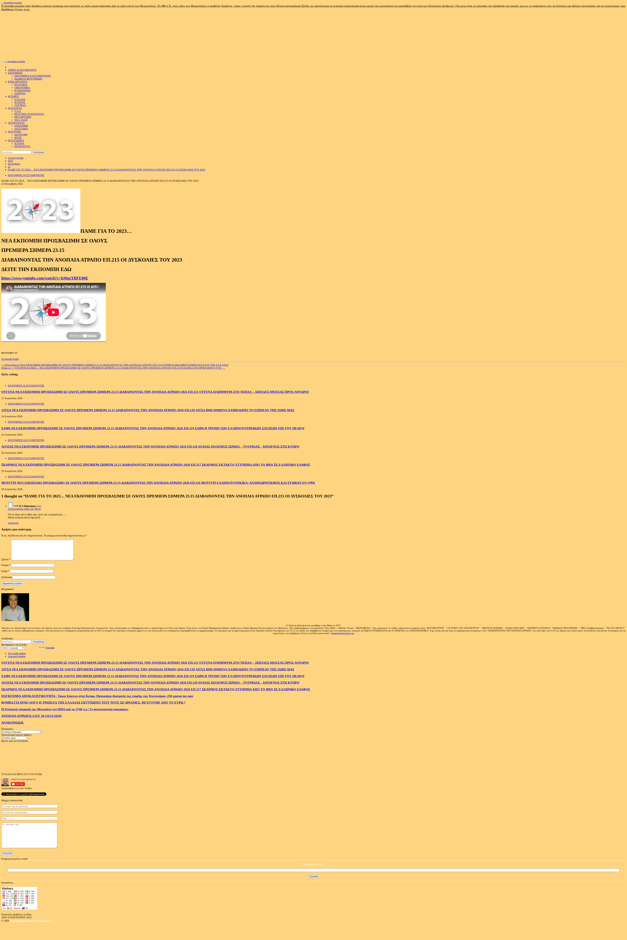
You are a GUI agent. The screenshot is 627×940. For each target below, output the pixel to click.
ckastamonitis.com (21, 920)
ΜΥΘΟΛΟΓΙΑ (22, 146)
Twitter (15, 359)
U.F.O (17, 111)
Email (5, 571)
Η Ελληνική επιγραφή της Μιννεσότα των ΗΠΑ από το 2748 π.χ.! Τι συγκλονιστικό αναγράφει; (65, 709)
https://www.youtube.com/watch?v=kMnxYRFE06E (44, 278)
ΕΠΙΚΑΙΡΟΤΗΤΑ (17, 81)
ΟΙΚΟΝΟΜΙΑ (22, 87)
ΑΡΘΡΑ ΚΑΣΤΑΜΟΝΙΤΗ (22, 70)
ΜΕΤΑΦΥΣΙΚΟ (22, 117)
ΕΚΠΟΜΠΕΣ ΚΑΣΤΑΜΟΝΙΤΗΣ (32, 75)
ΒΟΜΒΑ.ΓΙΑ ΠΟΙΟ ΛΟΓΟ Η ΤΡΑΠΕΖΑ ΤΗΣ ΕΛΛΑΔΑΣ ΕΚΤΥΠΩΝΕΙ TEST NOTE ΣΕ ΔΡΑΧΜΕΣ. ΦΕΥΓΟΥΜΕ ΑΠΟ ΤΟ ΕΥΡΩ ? (93, 702)
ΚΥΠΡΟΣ (19, 102)
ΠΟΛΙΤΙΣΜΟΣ (16, 140)
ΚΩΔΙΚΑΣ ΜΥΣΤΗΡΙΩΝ (28, 78)
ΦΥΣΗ (18, 137)
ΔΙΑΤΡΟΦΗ (14, 131)
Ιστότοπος (6, 577)
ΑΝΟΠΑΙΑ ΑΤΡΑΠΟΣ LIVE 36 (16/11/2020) (31, 716)
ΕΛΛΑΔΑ (19, 99)
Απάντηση (13, 523)
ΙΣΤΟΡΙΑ (19, 143)
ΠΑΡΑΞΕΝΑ (15, 108)
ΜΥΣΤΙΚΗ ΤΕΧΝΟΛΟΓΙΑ (29, 114)
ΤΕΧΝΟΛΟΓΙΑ (16, 122)
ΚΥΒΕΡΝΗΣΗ (22, 90)
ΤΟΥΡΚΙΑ (20, 105)
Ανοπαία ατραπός (43, 920)
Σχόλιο (5, 559)
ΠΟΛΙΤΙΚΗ (20, 84)
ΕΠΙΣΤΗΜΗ (21, 125)
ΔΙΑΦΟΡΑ (20, 93)
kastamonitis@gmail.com (342, 633)
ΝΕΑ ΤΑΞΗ (20, 120)
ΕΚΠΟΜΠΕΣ (15, 73)
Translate (50, 647)
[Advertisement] (313, 35)
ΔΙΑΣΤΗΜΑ (21, 128)
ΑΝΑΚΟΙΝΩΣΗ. (12, 722)
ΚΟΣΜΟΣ (13, 96)
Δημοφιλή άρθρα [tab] (16, 656)
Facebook (6, 359)
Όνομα (5, 565)
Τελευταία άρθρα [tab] (17, 653)
